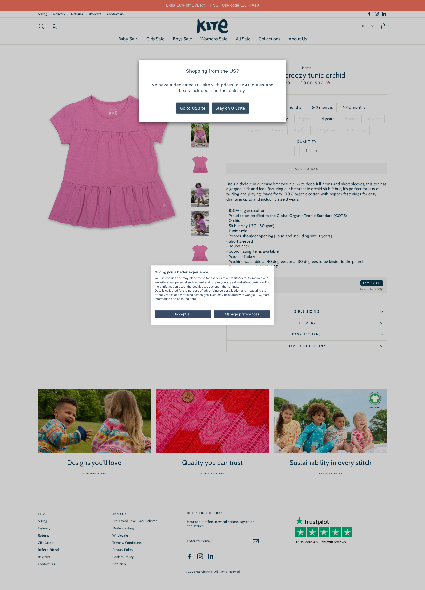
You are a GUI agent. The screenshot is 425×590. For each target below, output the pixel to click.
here (193, 299)
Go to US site (192, 108)
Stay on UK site (230, 108)
